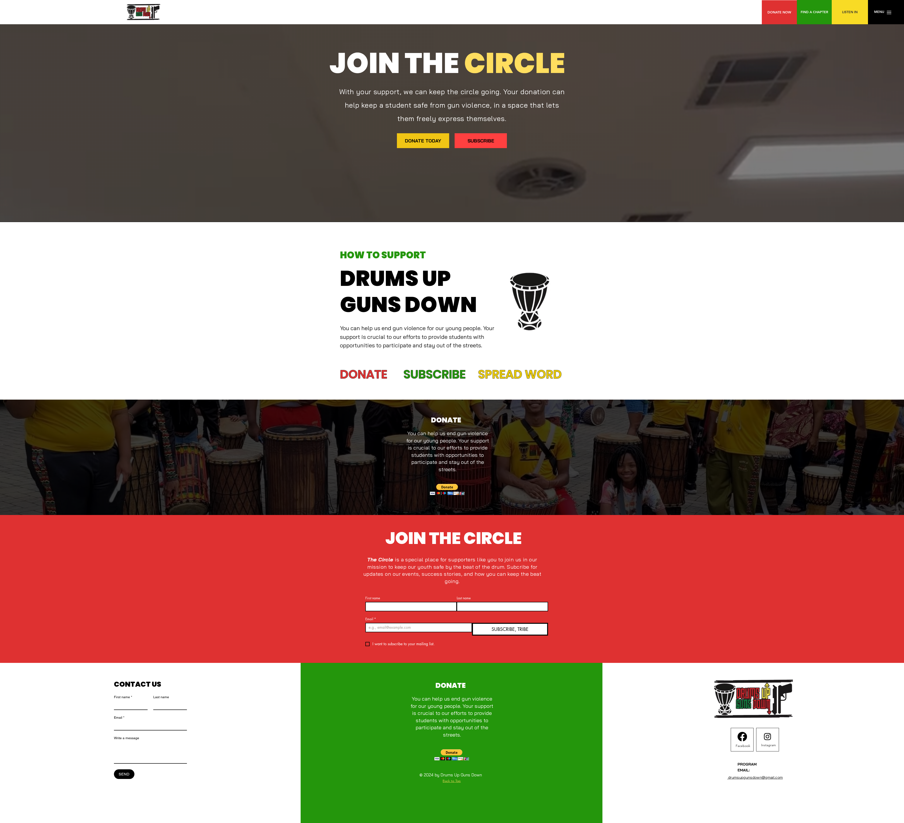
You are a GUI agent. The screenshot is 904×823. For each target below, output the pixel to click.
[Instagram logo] (767, 736)
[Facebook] (742, 736)
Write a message (126, 738)
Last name (464, 598)
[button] (879, 12)
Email (370, 619)
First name (372, 598)
